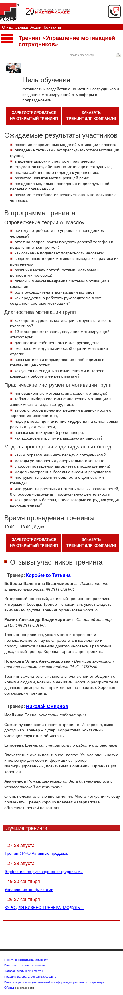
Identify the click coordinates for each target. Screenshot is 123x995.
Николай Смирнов (47, 706)
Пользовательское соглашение (25, 965)
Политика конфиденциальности (26, 960)
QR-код (9, 988)
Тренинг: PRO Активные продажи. (36, 853)
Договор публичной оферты (23, 971)
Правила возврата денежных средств (30, 976)
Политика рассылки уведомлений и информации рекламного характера (54, 982)
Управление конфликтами (29, 889)
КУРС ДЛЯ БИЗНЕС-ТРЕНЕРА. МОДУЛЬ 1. (44, 907)
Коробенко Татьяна (48, 575)
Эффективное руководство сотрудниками (44, 871)
